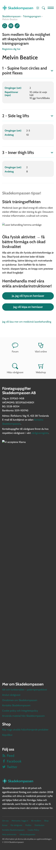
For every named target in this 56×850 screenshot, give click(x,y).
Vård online (41, 351)
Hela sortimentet (9, 834)
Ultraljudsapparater (27, 834)
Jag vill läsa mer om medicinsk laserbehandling (26, 321)
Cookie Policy (33, 830)
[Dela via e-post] (10, 25)
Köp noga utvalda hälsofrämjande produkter (25, 729)
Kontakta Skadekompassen (16, 705)
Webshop (41, 372)
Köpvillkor (7, 734)
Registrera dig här (11, 49)
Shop (46, 821)
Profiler (28, 825)
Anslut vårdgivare (11, 694)
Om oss (5, 821)
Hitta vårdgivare (15, 372)
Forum (15, 351)
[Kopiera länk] (17, 25)
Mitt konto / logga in (20, 821)
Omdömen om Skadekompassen (19, 700)
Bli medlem (36, 821)
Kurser (4, 825)
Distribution (39, 825)
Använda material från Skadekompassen (23, 715)
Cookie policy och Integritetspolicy (20, 710)
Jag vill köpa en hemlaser (28, 307)
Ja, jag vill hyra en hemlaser (28, 296)
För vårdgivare (16, 825)
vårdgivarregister (40, 432)
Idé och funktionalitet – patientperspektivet (24, 689)
